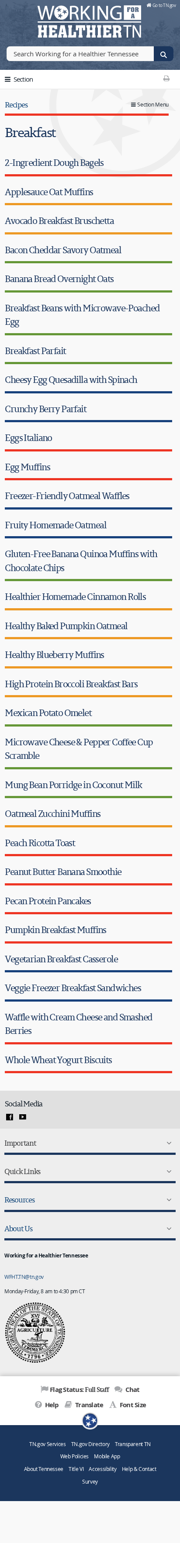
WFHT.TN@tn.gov (24, 1276)
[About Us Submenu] (167, 1229)
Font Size (132, 1404)
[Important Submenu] (167, 1143)
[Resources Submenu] (167, 1200)
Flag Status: (79, 1389)
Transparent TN (133, 1444)
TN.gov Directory (90, 1444)
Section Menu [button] (153, 104)
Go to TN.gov (164, 5)
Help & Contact (139, 1469)
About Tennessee (43, 1469)
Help (51, 1404)
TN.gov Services (47, 1444)
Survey (90, 1481)
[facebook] (9, 1117)
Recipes (16, 104)
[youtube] (23, 1117)
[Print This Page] (166, 78)
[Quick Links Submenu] (167, 1171)
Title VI (76, 1469)
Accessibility (102, 1469)
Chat (131, 1389)
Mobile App (107, 1456)
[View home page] (20, 19)
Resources (19, 1199)
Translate (88, 1404)
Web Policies (74, 1456)
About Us (18, 1228)
